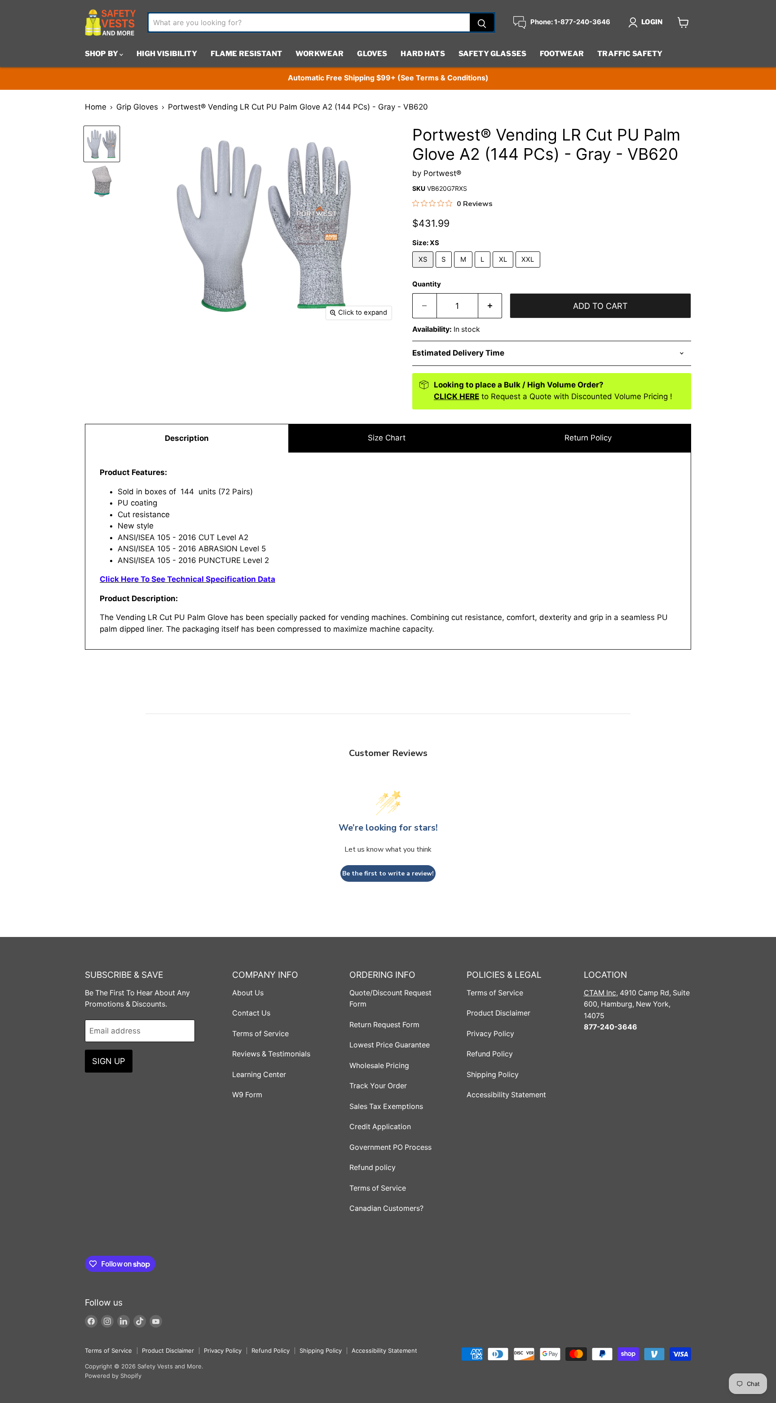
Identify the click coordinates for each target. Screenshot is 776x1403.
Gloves (372, 53)
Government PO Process (390, 1147)
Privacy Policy (490, 1033)
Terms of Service (260, 1033)
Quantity (426, 284)
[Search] (482, 22)
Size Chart (387, 437)
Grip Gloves (137, 107)
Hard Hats (423, 53)
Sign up (108, 1061)
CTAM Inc (600, 993)
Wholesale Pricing (379, 1065)
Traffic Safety (629, 53)
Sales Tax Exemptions (386, 1106)
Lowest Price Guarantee (389, 1045)
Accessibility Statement (506, 1095)
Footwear (562, 53)
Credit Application (380, 1126)
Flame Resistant (246, 53)
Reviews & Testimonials (271, 1054)
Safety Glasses (492, 53)
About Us (248, 993)
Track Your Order (378, 1086)
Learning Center (259, 1074)
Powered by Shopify (113, 1375)
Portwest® (442, 173)
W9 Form (247, 1095)
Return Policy (588, 437)
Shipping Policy (493, 1074)
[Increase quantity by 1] (490, 306)
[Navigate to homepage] (110, 22)
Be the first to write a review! (388, 873)
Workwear (319, 53)
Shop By (102, 53)
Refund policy (372, 1167)
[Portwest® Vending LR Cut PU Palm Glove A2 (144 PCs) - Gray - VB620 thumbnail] (101, 144)
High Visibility (167, 53)
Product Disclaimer (498, 1013)
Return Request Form (384, 1024)
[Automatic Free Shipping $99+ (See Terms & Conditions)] (388, 78)
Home (95, 107)
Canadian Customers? (386, 1208)
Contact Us (251, 1013)
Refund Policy (490, 1054)
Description (187, 438)
